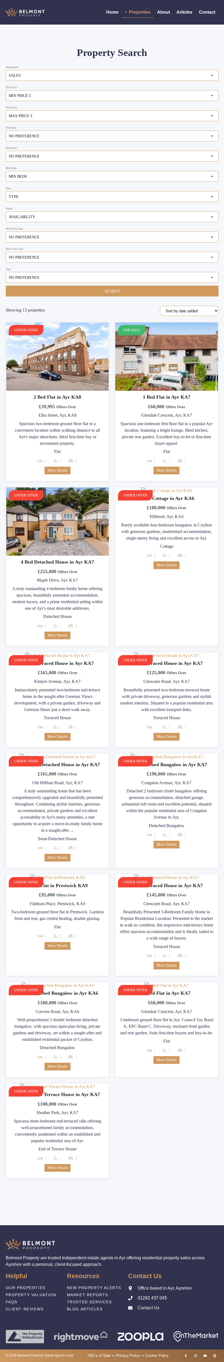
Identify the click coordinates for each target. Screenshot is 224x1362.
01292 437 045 (152, 1298)
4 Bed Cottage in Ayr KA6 (166, 498)
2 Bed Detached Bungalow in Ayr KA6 (57, 993)
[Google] (214, 1355)
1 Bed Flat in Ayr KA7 (166, 397)
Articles (184, 12)
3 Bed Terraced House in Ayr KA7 (166, 885)
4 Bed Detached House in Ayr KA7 (57, 562)
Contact (207, 12)
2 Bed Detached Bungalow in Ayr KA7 (166, 764)
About (163, 12)
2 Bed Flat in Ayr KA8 (57, 397)
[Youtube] (205, 1355)
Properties (140, 12)
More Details (57, 470)
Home (112, 12)
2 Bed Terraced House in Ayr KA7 (57, 663)
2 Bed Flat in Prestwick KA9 (57, 885)
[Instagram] (195, 1355)
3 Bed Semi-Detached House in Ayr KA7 (57, 764)
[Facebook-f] (185, 1355)
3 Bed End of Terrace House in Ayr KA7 (57, 1094)
